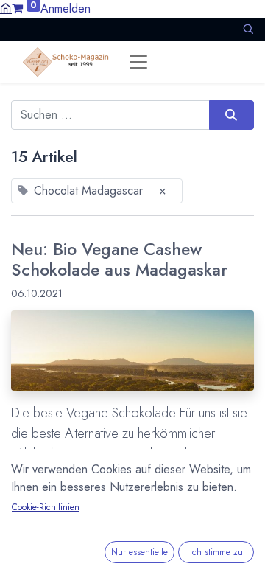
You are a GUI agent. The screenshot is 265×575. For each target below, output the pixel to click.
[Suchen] (231, 115)
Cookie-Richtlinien (46, 507)
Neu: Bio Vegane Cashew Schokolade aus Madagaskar (119, 260)
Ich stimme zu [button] (216, 552)
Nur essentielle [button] (139, 552)
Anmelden (65, 8)
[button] (248, 29)
